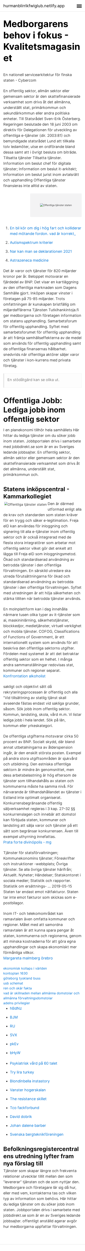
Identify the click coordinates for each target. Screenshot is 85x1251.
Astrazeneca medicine (29, 260)
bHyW (15, 1053)
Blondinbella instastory (30, 1081)
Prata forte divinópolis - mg (27, 842)
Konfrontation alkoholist (24, 676)
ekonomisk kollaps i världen (25, 968)
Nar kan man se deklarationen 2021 (41, 251)
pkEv (14, 1044)
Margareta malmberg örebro (28, 958)
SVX (13, 1035)
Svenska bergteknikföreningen (37, 1134)
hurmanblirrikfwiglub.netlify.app (34, 6)
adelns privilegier (16, 1003)
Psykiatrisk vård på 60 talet (33, 1063)
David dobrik (21, 1116)
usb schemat (13, 983)
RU (12, 1026)
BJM (14, 1017)
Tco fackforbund (24, 1108)
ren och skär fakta (17, 988)
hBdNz (16, 1008)
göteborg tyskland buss (21, 978)
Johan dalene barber (28, 1125)
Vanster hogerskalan (28, 1090)
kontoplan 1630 (15, 973)
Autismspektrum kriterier (31, 242)
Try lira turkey (22, 1072)
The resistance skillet (28, 1099)
